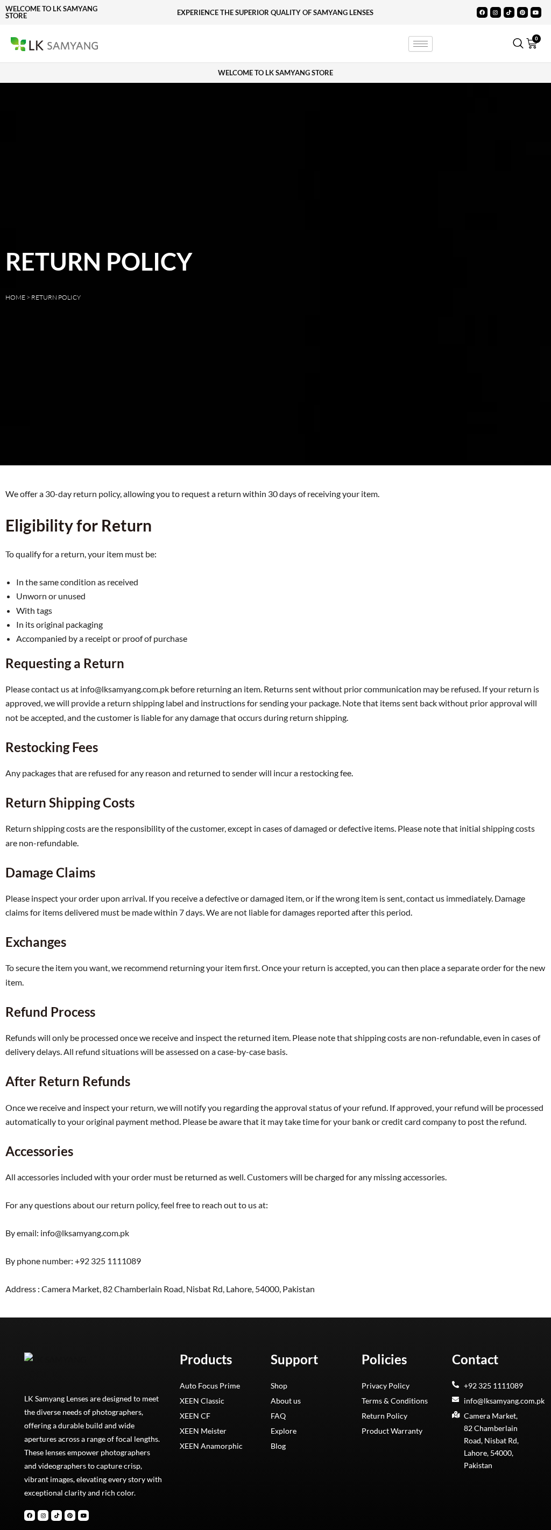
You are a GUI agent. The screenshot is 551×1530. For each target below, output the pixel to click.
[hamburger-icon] (420, 44)
